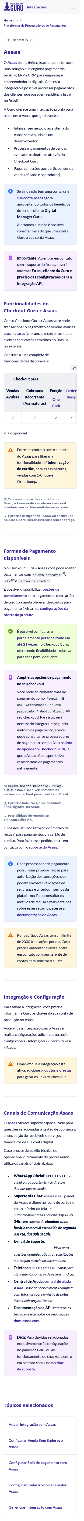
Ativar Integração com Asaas (32, 1424)
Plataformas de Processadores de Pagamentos (35, 25)
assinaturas (15, 333)
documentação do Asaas (37, 914)
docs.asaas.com (26, 1320)
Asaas (12, 62)
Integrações (37, 7)
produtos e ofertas (56, 1070)
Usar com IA (19, 40)
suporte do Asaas (43, 847)
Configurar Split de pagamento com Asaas (38, 1465)
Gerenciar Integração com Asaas (35, 1507)
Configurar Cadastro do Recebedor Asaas (38, 1488)
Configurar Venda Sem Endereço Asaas (36, 1443)
